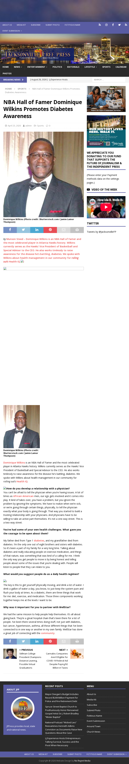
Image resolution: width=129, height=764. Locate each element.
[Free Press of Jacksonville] (64, 61)
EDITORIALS (73, 66)
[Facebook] (113, 25)
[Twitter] (119, 25)
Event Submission (11, 30)
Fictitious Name (72, 25)
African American (23, 496)
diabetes (39, 540)
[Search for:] (109, 79)
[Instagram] (106, 25)
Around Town (93, 726)
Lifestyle (89, 66)
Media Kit (21, 25)
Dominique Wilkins (37, 239)
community (48, 633)
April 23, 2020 (14, 125)
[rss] (126, 25)
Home (6, 66)
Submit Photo (53, 25)
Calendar (121, 66)
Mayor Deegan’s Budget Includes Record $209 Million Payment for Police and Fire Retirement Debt (62, 698)
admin (28, 125)
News (17, 66)
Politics (57, 66)
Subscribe (35, 25)
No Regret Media (82, 760)
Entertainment (36, 66)
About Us (7, 25)
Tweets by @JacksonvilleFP (101, 231)
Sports (106, 66)
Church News (93, 731)
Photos (7, 73)
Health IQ (14, 261)
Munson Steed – (16, 239)
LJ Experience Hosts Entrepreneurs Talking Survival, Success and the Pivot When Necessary (62, 742)
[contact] (100, 25)
